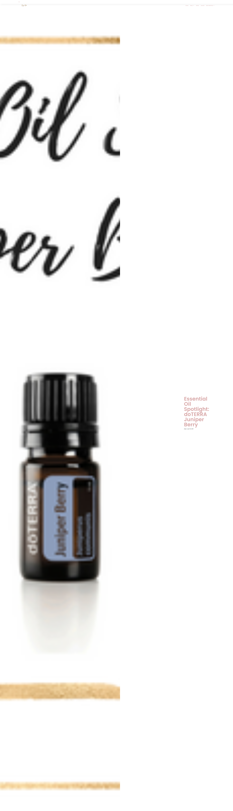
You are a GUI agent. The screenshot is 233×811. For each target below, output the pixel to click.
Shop (191, 5)
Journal (202, 5)
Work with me (209, 5)
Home (186, 5)
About (197, 5)
